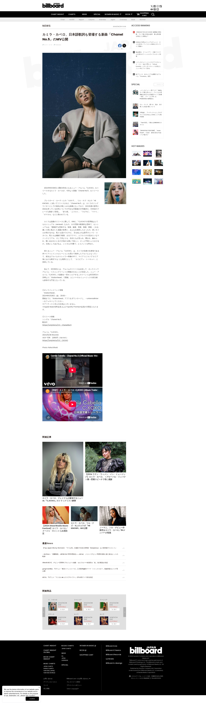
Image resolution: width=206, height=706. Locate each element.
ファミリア (78, 600)
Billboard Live (111, 646)
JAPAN (63, 658)
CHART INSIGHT (57, 14)
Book (133, 20)
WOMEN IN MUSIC (112, 14)
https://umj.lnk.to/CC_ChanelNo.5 (56, 325)
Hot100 (71, 20)
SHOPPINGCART (144, 14)
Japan (113, 20)
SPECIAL (97, 14)
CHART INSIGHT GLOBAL (49, 651)
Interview (102, 20)
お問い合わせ (47, 678)
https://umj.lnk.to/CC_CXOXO (55, 340)
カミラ (76, 614)
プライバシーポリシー (74, 685)
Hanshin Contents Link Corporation (144, 656)
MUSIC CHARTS (49, 664)
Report (81, 20)
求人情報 (46, 688)
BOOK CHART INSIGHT (49, 658)
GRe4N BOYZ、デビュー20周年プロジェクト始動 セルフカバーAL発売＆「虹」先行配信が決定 (75, 563)
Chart (63, 20)
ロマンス (51, 614)
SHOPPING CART (86, 655)
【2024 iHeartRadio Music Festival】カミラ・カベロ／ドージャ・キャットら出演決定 (55, 529)
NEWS (84, 14)
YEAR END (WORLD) (49, 673)
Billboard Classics (113, 650)
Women (143, 20)
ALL (62, 656)
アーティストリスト (50, 682)
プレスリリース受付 (73, 682)
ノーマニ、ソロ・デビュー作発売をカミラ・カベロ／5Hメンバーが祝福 (112, 530)
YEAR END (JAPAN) (49, 671)
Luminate (110, 659)
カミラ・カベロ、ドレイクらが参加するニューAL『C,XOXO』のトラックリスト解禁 (62, 499)
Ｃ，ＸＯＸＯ (52, 600)
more (159, 84)
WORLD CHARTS (48, 668)
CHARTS (71, 14)
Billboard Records (113, 654)
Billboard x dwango (114, 663)
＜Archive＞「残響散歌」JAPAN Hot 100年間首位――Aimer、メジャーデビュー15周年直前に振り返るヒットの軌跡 (80, 555)
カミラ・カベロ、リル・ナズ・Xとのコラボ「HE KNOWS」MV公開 (82, 526)
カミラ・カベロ (48, 45)
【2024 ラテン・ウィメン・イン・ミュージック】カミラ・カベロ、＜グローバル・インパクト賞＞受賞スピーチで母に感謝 (105, 477)
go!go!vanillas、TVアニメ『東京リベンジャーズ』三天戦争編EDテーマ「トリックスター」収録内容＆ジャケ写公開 (80, 570)
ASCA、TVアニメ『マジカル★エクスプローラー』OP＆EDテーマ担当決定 (67, 577)
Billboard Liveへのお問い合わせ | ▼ (79, 678)
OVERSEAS (64, 660)
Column (92, 20)
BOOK (127, 14)
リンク (45, 685)
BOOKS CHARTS (67, 646)
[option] (84, 612)
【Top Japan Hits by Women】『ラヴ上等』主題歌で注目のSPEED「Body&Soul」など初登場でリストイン (79, 548)
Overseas (123, 20)
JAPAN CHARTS (48, 666)
